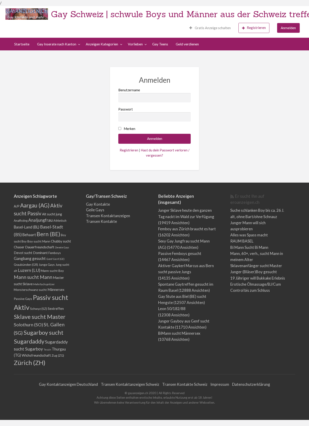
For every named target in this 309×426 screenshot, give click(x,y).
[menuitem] (210, 28)
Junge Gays (47, 264)
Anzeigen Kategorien (102, 44)
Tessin (47, 349)
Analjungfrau (40, 220)
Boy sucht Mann (38, 241)
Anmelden (288, 28)
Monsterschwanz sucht (30, 290)
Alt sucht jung (52, 214)
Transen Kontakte (101, 221)
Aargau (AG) (35, 205)
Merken (129, 129)
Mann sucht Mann (33, 277)
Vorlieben (135, 44)
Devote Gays (62, 247)
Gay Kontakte (98, 204)
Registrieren (256, 28)
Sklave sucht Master (40, 316)
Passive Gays (23, 299)
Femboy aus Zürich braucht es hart (187, 228)
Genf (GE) (58, 258)
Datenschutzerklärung (251, 384)
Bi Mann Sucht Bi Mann (249, 247)
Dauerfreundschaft (39, 247)
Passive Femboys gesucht (179, 253)
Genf (49, 259)
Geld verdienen (187, 44)
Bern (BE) (48, 234)
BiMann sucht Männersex (179, 333)
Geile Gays (95, 209)
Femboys (54, 253)
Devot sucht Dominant (31, 253)
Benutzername (129, 90)
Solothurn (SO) (28, 324)
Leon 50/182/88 (171, 308)
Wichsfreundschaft (36, 355)
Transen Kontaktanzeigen (108, 215)
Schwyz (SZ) (38, 309)
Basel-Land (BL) (26, 227)
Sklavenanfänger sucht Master (256, 265)
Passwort (125, 109)
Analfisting (21, 220)
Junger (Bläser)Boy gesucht (253, 271)
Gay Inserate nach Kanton (56, 44)
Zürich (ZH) (29, 362)
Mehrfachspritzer (44, 284)
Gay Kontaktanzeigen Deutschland (68, 384)
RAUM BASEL (241, 241)
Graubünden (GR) (26, 264)
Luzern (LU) (29, 270)
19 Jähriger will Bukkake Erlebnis (257, 278)
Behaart (29, 234)
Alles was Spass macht (249, 235)
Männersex (56, 290)
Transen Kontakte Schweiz (184, 384)
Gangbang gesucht (30, 258)
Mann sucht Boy (52, 271)
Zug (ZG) (58, 355)
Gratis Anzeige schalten (212, 28)
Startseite (21, 44)
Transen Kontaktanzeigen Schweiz (130, 384)
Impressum (219, 384)
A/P (16, 206)
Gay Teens (160, 44)
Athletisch (60, 220)
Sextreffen (56, 309)
